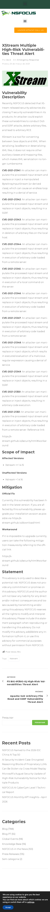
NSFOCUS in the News (15, 849)
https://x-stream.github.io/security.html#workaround (24, 441)
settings (30, 902)
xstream (14, 658)
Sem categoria (10, 859)
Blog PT (6, 834)
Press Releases (10, 854)
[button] (25, 3)
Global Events (10, 839)
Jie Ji (8, 60)
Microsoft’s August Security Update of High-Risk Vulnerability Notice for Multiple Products (24, 778)
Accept (8, 907)
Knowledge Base (12, 844)
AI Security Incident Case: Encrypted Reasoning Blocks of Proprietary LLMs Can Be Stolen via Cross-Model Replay (24, 764)
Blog (5, 829)
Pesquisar (7, 717)
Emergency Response (28, 60)
